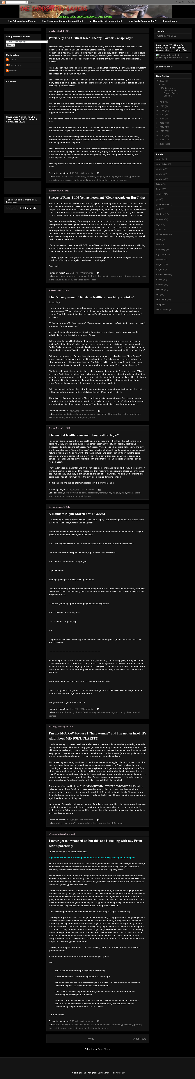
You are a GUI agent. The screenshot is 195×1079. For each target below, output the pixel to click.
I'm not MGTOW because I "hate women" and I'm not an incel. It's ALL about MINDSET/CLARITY (97, 736)
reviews (159, 284)
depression (93, 492)
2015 (162, 123)
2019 (162, 106)
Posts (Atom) (104, 1049)
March (165, 84)
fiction (159, 184)
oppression (123, 176)
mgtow (114, 176)
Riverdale (53, 417)
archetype (61, 414)
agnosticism (162, 164)
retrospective (162, 274)
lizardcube (96, 276)
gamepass (72, 276)
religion (159, 264)
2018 (162, 110)
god (158, 209)
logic (158, 224)
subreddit (72, 1028)
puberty (137, 1024)
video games (84, 279)
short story (161, 299)
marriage (105, 712)
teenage (83, 1028)
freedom (87, 712)
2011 (162, 139)
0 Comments (86, 173)
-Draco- (12, 59)
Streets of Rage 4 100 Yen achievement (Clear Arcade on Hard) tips (97, 197)
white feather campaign (107, 180)
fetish (98, 414)
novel (158, 239)
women (123, 180)
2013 (162, 131)
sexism (69, 180)
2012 (162, 135)
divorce (59, 712)
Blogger (121, 1073)
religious (160, 269)
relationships (91, 823)
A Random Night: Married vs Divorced (77, 513)
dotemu (62, 276)
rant (51, 1028)
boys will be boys (78, 492)
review (159, 279)
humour (160, 219)
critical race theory (76, 176)
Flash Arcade (170, 21)
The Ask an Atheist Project (21, 21)
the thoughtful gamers (84, 180)
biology (59, 492)
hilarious (160, 214)
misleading (116, 414)
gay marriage (162, 204)
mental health (133, 492)
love (65, 823)
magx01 (100, 176)
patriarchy (135, 176)
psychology (135, 414)
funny (158, 189)
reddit (56, 1028)
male (123, 492)
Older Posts (139, 1038)
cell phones (96, 1024)
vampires (160, 304)
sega (113, 276)
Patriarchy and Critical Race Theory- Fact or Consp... (170, 92)
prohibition (54, 180)
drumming (69, 712)
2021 (162, 81)
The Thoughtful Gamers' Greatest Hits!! (62, 21)
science (159, 289)
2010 (162, 144)
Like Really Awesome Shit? (143, 21)
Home (90, 1038)
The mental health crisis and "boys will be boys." (84, 434)
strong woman (66, 417)
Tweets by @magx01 (166, 36)
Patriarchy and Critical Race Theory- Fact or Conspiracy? (91, 37)
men (107, 176)
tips (75, 279)
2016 (162, 118)
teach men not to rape (59, 496)
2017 (162, 114)
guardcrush (84, 276)
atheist (159, 174)
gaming (159, 194)
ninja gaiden (162, 234)
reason (159, 259)
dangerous (80, 414)
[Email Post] (97, 173)
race (62, 180)
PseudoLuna (15, 65)
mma (158, 229)
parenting (116, 1024)
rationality (160, 249)
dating (59, 823)
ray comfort (161, 254)
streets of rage (124, 276)
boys (66, 492)
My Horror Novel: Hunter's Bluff (106, 21)
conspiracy (61, 176)
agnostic (160, 159)
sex (100, 823)
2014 (162, 127)
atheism (160, 169)
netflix (125, 414)
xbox (94, 279)
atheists (160, 179)
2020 (162, 102)
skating (122, 712)
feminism (91, 176)
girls (109, 492)
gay (158, 199)
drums (79, 712)
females (91, 414)
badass (70, 414)
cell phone (85, 1024)
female (102, 492)
